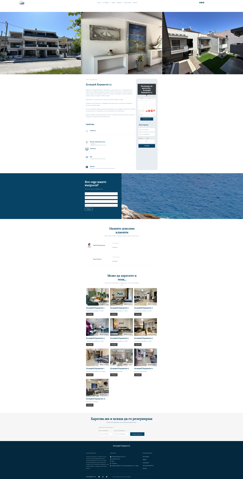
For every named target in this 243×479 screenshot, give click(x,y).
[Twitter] (203, 2)
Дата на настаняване (103, 430)
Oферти (113, 2)
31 (138, 112)
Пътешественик (127, 2)
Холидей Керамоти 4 (95, 338)
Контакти (135, 2)
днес (146, 96)
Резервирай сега (147, 118)
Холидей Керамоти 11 (95, 399)
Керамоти (119, 2)
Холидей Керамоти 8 (119, 368)
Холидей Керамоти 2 (119, 308)
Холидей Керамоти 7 (95, 368)
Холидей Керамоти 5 (119, 338)
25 (141, 110)
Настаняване (105, 2)
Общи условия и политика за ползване (121, 476)
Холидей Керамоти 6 (143, 338)
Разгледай (90, 314)
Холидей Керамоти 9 (143, 368)
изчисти (154, 114)
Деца (148, 138)
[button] (2, 43)
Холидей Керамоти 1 (95, 308)
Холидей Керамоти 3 (143, 308)
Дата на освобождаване (119, 430)
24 (138, 110)
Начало (99, 2)
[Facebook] (200, 2)
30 (154, 110)
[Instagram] (201, 2)
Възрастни (140, 138)
